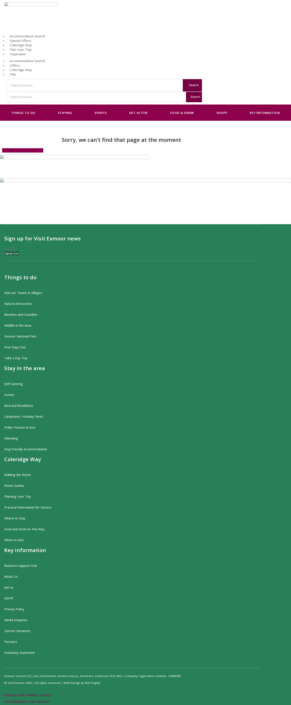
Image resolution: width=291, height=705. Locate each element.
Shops (221, 112)
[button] (22, 150)
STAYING (65, 112)
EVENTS (101, 112)
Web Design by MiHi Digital (82, 683)
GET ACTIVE (138, 112)
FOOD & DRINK (182, 112)
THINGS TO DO (23, 112)
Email (7, 249)
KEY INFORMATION (265, 112)
